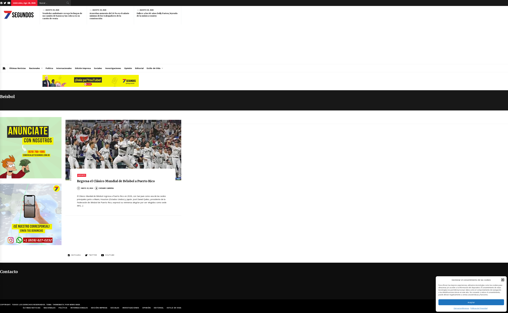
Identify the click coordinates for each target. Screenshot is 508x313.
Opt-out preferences (461, 308)
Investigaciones (113, 68)
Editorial (139, 68)
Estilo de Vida (153, 68)
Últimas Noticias (17, 68)
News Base (75, 304)
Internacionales (64, 68)
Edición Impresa (83, 68)
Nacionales (34, 68)
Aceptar (471, 302)
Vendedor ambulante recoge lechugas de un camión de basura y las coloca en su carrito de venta (62, 16)
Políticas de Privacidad (478, 308)
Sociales (98, 68)
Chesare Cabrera (106, 188)
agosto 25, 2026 (52, 10)
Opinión (128, 68)
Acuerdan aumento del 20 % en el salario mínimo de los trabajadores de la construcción (109, 16)
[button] (502, 280)
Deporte (81, 175)
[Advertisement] (90, 44)
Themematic (59, 304)
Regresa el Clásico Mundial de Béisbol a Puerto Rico (116, 181)
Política (49, 68)
